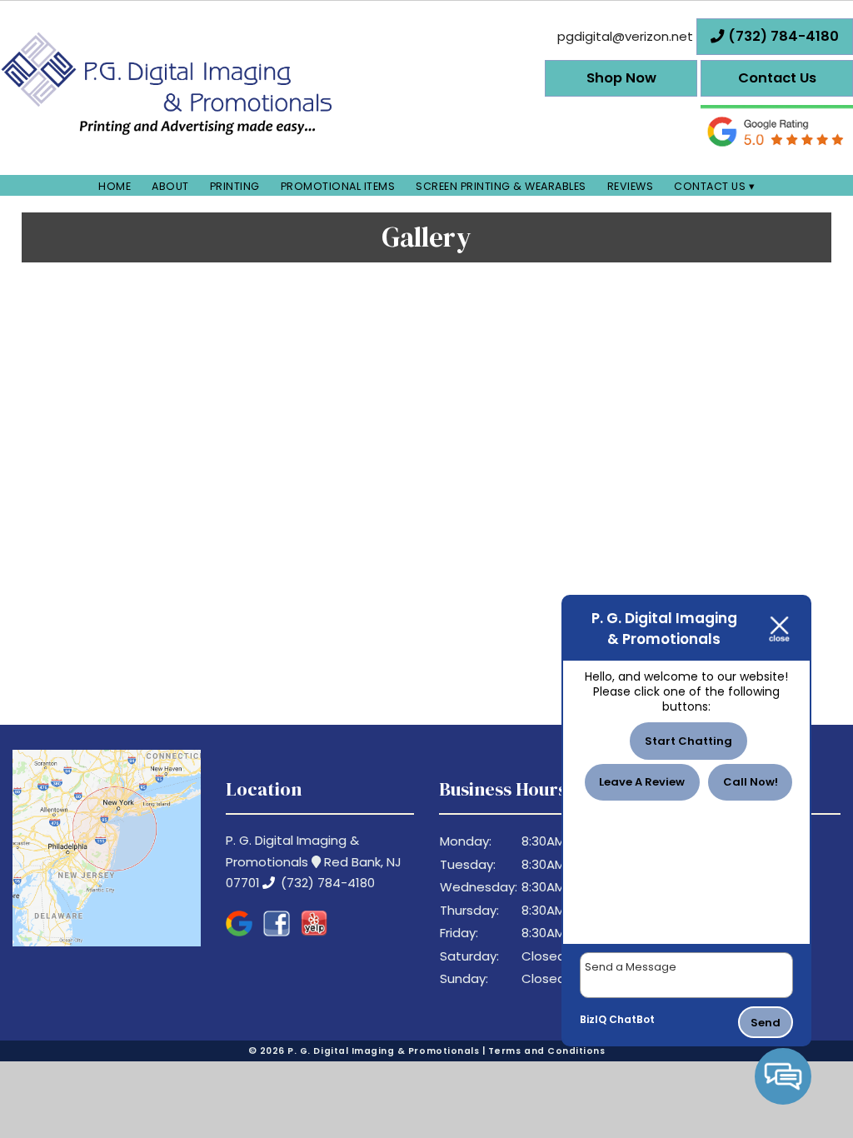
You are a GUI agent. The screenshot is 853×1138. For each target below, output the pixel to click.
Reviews (630, 186)
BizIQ (593, 1019)
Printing (235, 186)
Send (766, 1023)
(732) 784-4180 (326, 882)
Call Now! (750, 782)
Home (114, 186)
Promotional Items (338, 186)
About (170, 186)
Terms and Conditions (547, 1051)
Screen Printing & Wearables (501, 186)
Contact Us (710, 186)
